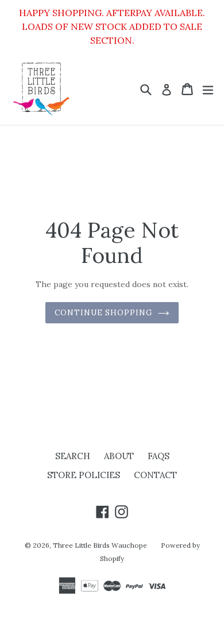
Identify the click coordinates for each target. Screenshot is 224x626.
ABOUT (119, 456)
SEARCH (72, 456)
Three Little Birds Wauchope (100, 545)
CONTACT (155, 474)
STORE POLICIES (83, 474)
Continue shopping (104, 313)
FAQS (158, 456)
